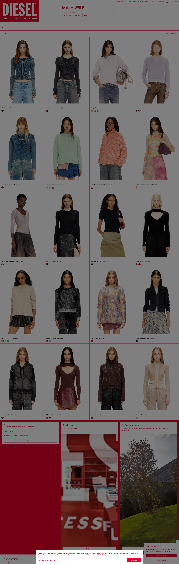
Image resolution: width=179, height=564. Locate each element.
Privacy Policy (91, 555)
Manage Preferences (74, 555)
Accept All (134, 560)
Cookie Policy (102, 555)
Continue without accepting (46, 560)
